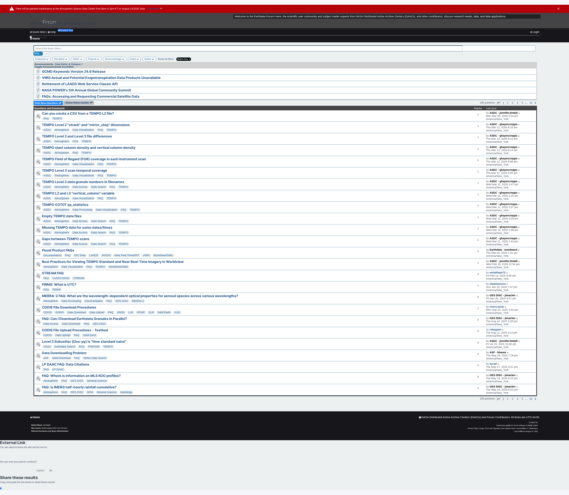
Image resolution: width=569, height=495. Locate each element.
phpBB (508, 425)
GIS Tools (80, 255)
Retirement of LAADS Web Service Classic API (80, 84)
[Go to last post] (519, 112)
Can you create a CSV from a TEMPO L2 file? (78, 113)
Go (50, 470)
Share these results (77, 102)
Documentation (52, 255)
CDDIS (47, 312)
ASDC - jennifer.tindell (504, 112)
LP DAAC (58, 369)
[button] (498, 103)
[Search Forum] (533, 46)
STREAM (78, 278)
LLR (130, 312)
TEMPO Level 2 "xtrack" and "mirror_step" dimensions (86, 125)
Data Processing (82, 209)
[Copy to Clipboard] (1, 488)
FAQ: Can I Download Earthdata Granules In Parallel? (84, 319)
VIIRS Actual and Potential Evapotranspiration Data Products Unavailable (101, 78)
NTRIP (141, 312)
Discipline (59, 59)
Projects (92, 59)
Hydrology (126, 392)
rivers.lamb (497, 306)
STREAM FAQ (53, 273)
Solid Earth (164, 312)
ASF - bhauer (498, 352)
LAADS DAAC (60, 278)
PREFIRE (94, 346)
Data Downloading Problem (64, 353)
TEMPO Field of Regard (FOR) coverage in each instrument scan (94, 159)
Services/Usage (113, 59)
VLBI (177, 312)
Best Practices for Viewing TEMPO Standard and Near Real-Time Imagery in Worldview (113, 262)
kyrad (493, 363)
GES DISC (121, 300)
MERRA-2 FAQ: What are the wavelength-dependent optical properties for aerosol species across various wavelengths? (140, 296)
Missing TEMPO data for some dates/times (77, 227)
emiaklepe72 (497, 272)
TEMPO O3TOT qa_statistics (65, 205)
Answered (40, 59)
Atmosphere (62, 129)
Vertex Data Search (94, 358)
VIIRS (146, 255)
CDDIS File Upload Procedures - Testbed (75, 330)
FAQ (46, 118)
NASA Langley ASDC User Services (54, 428)
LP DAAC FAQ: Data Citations (65, 364)
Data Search (98, 186)
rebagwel (495, 329)
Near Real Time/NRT (126, 255)
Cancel (40, 470)
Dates (133, 59)
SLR (151, 312)
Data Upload (96, 312)
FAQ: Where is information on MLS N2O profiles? (81, 376)
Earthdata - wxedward (503, 249)
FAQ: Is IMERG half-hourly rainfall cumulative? (79, 387)
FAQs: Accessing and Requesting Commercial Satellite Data (90, 96)
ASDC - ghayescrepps (503, 124)
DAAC (76, 59)
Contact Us (533, 422)
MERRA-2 (138, 300)
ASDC (47, 129)
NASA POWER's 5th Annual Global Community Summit (86, 90)
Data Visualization (83, 129)
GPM (90, 392)
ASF (46, 358)
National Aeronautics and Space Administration (49, 431)
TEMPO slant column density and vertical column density (88, 148)
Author (148, 59)
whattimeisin (498, 283)
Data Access (80, 186)
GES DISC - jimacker (503, 295)
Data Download (77, 312)
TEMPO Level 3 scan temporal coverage (74, 170)
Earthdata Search (65, 346)
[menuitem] (464, 417)
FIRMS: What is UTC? (59, 284)
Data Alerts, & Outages (67, 64)
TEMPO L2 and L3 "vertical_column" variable (78, 193)
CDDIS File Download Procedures (69, 307)
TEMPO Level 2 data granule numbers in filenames (83, 182)
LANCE (93, 255)
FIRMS (56, 289)
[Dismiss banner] (558, 8)
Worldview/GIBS (163, 255)
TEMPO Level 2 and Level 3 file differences (77, 136)
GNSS (121, 312)
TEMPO (57, 118)
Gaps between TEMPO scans (65, 239)
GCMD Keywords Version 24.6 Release (74, 71)
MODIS (106, 255)
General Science (97, 380)
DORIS (59, 312)
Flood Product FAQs (58, 250)
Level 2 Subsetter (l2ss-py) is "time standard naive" (84, 341)
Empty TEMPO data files (61, 216)
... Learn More (152, 8)
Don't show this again (39, 37)
